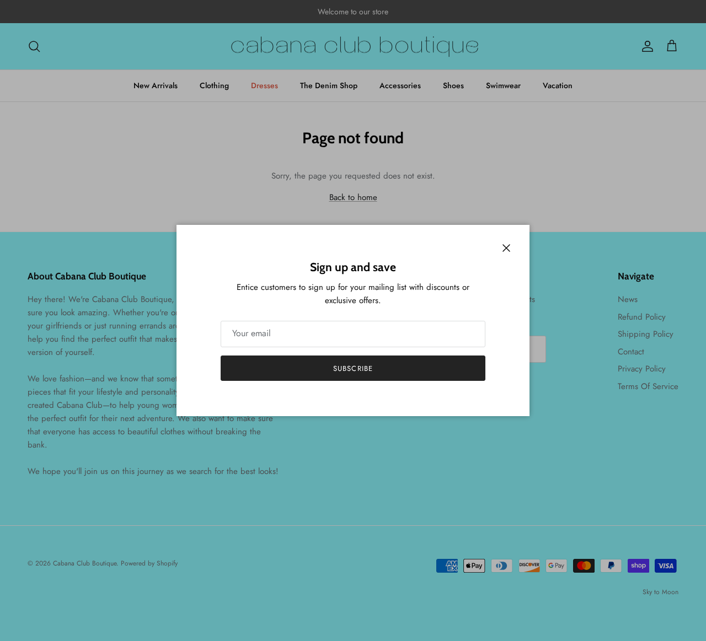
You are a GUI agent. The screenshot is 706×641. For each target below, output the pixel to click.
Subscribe (352, 368)
